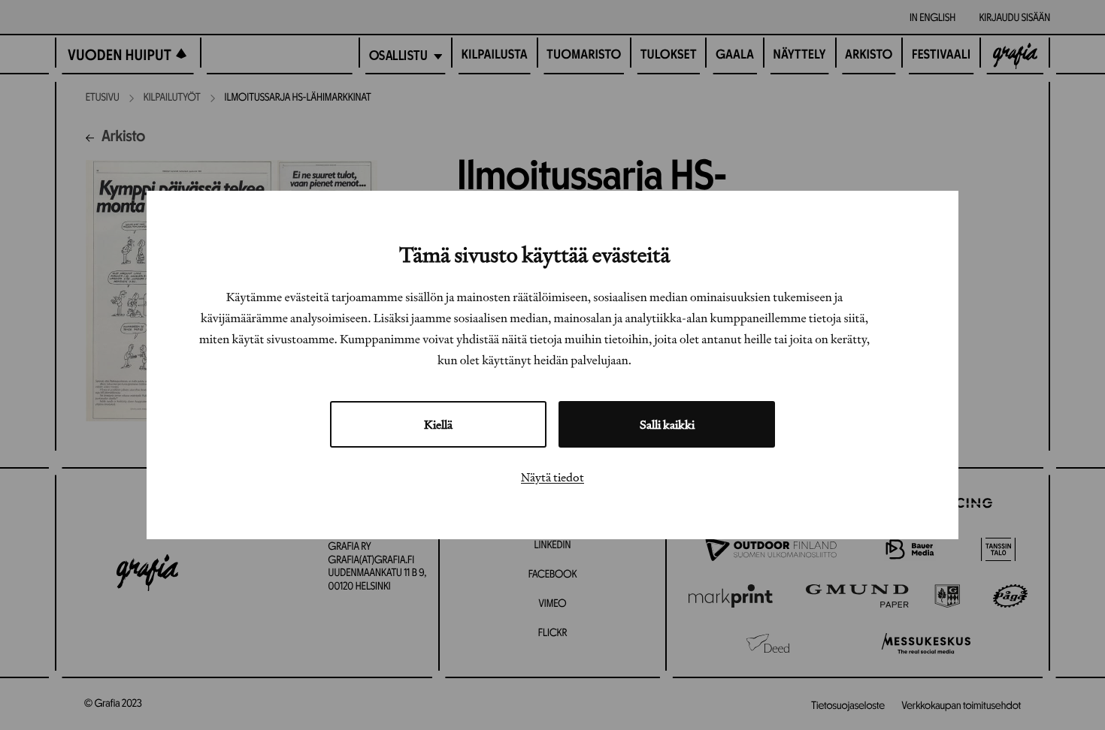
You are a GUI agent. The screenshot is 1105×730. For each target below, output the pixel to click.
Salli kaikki (667, 424)
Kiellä (438, 424)
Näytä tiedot (552, 477)
